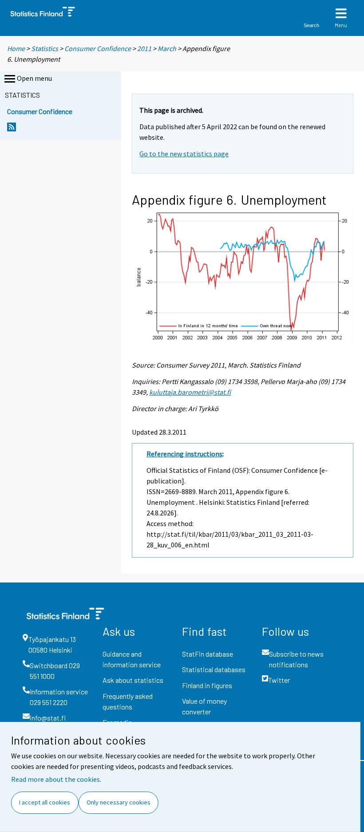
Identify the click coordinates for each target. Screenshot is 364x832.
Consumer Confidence (97, 48)
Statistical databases (213, 669)
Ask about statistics (133, 680)
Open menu (34, 78)
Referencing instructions (184, 453)
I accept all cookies (44, 802)
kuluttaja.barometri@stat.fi (190, 392)
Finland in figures (207, 685)
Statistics (44, 48)
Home (16, 48)
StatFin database (207, 654)
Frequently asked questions (128, 701)
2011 (144, 48)
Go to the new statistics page (184, 153)
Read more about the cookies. (56, 779)
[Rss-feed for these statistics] (11, 129)
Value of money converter (204, 706)
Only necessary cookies (118, 802)
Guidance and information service (132, 659)
